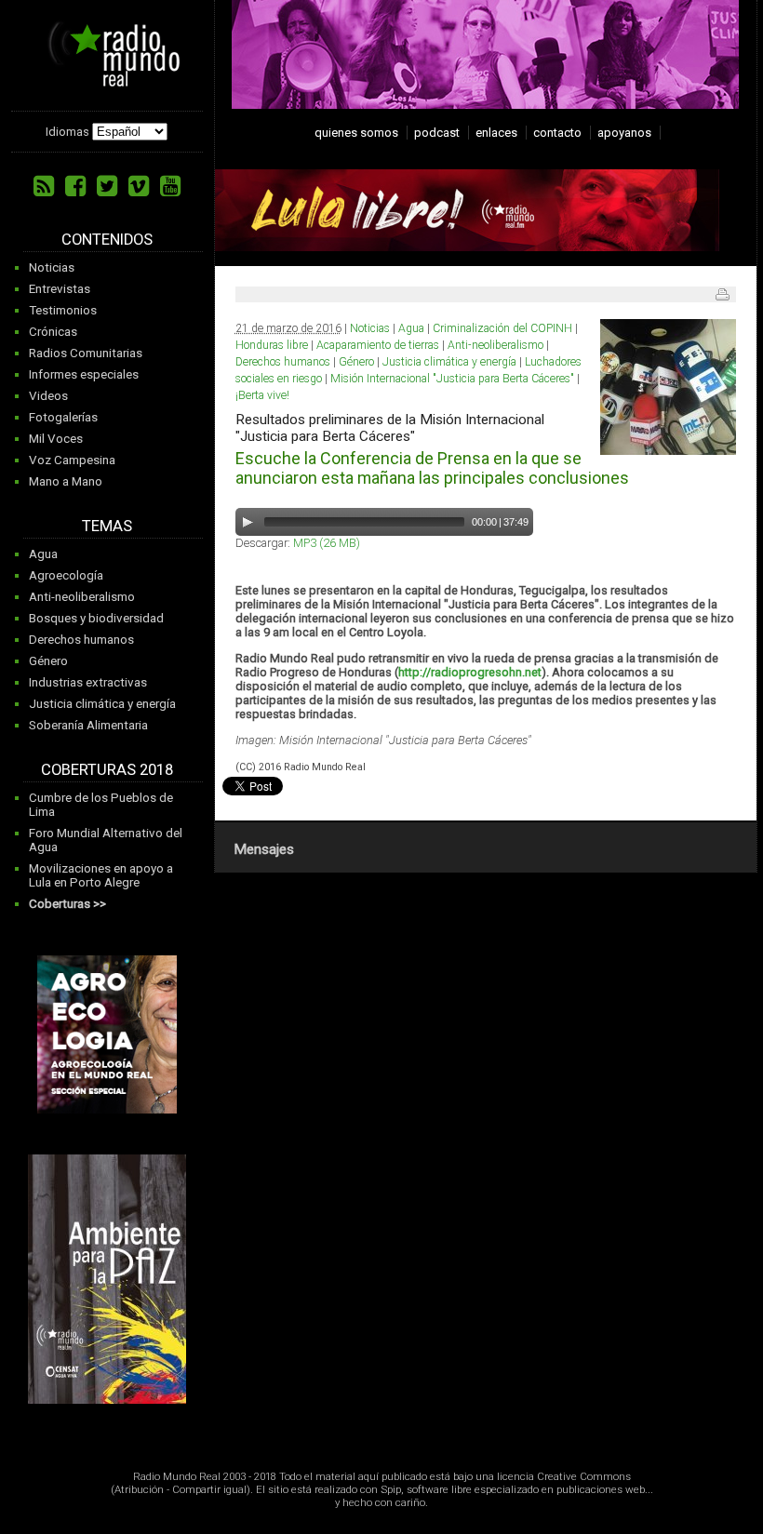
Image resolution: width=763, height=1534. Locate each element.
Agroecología (66, 575)
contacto (557, 133)
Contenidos (107, 239)
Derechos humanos (81, 640)
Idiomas (67, 132)
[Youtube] (170, 186)
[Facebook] (75, 186)
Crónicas (53, 332)
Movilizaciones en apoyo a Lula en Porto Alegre (101, 875)
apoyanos (624, 133)
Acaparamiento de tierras (377, 345)
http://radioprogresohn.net (470, 672)
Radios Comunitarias (85, 353)
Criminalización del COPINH (502, 328)
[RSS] (44, 186)
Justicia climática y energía (102, 704)
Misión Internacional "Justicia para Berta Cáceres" (452, 378)
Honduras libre (271, 345)
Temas (107, 526)
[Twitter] (107, 186)
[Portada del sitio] (107, 80)
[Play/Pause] (247, 521)
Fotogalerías (63, 417)
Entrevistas (59, 289)
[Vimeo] (139, 186)
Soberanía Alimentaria (88, 725)
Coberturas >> (67, 904)
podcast (437, 133)
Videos (48, 396)
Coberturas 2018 (107, 770)
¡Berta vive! (262, 395)
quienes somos (356, 133)
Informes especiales (84, 374)
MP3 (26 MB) (326, 543)
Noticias (51, 267)
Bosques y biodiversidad (96, 618)
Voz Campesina (72, 460)
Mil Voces (56, 439)
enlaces (496, 133)
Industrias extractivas (88, 682)
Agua (43, 554)
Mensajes (264, 849)
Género (48, 661)
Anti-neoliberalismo (82, 597)
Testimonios (63, 310)
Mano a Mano (65, 481)
